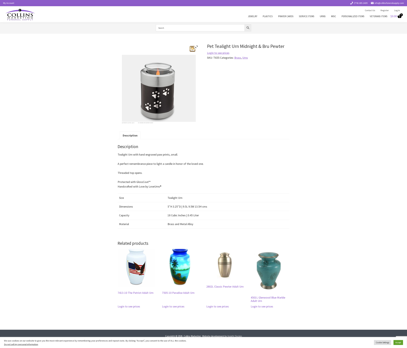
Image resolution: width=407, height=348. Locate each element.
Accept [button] (398, 342)
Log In (397, 10)
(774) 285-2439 (360, 3)
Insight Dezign (235, 336)
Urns (245, 57)
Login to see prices (218, 53)
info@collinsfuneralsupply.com (389, 3)
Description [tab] (130, 135)
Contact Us (370, 10)
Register (385, 10)
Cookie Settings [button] (382, 342)
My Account (8, 3)
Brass (237, 57)
